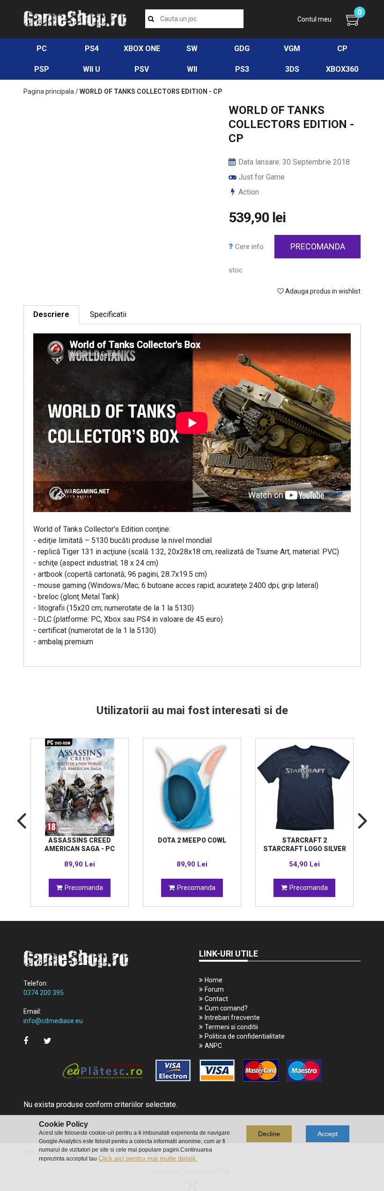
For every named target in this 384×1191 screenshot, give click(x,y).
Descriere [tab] (51, 314)
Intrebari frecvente (232, 1017)
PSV (141, 69)
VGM (292, 48)
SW (192, 48)
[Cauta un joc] (151, 18)
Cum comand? (226, 1008)
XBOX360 (342, 69)
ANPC (213, 1045)
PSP (41, 69)
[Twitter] (48, 1041)
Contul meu (314, 19)
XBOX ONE (142, 48)
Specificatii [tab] (108, 314)
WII (192, 69)
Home (213, 980)
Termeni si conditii (231, 1027)
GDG (242, 48)
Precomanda (317, 246)
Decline (269, 1134)
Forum (214, 989)
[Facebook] (25, 1041)
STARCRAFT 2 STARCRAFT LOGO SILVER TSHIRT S (304, 849)
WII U (91, 69)
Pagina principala (48, 91)
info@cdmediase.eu (53, 1021)
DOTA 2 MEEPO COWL (192, 840)
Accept (328, 1134)
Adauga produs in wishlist (322, 291)
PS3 (242, 69)
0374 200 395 (43, 992)
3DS (292, 69)
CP (342, 48)
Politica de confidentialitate (245, 1036)
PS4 (92, 48)
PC (42, 48)
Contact (216, 999)
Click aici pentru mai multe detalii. (147, 1158)
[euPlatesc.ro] (192, 1071)
